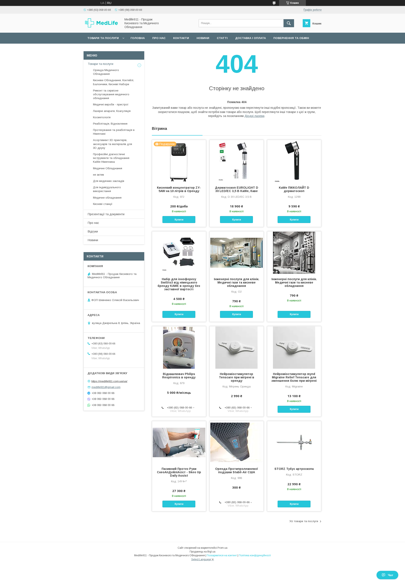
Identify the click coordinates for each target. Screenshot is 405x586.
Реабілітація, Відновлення (110, 123)
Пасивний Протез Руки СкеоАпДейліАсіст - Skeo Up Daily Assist (179, 472)
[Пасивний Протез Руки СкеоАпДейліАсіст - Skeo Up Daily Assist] (179, 442)
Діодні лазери (254, 116)
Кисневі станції (102, 204)
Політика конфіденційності (255, 555)
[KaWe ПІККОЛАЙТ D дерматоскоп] (294, 161)
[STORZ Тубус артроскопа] (294, 442)
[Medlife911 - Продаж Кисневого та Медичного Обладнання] (101, 27)
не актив (98, 174)
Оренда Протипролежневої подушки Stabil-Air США (236, 470)
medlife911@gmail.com (106, 387)
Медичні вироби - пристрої (110, 104)
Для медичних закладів (108, 181)
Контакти (181, 38)
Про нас (159, 38)
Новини (203, 38)
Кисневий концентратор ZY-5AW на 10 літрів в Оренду (179, 189)
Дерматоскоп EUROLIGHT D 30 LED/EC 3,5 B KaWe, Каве (236, 189)
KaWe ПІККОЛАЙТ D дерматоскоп (294, 189)
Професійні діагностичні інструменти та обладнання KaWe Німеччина (111, 158)
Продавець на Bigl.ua (202, 551)
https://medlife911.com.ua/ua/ (109, 381)
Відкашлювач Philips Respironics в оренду (179, 375)
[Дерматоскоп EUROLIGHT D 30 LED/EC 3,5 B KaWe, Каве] (236, 161)
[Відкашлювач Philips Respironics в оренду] (179, 347)
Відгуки (93, 231)
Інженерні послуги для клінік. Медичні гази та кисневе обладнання (236, 282)
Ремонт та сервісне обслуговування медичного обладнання (111, 94)
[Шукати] (289, 23)
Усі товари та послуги (303, 521)
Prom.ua (222, 547)
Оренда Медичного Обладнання (106, 72)
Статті (222, 38)
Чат (390, 575)
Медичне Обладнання (107, 168)
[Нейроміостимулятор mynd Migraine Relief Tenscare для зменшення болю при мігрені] (294, 347)
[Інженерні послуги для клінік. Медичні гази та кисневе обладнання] (236, 252)
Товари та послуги (103, 38)
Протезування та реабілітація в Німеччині (114, 131)
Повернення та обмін (291, 38)
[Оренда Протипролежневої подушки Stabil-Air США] (236, 442)
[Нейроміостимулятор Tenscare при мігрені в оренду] (236, 347)
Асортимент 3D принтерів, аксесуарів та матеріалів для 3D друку (112, 143)
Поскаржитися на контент (222, 555)
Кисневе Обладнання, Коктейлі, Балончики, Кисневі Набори (113, 82)
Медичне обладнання (107, 197)
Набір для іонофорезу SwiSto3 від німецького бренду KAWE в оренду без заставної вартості (179, 284)
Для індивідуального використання (107, 189)
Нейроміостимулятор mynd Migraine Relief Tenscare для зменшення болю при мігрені (294, 377)
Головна (138, 38)
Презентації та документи (106, 214)
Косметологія (102, 117)
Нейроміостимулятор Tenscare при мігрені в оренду (236, 377)
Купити (179, 219)
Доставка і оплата (250, 38)
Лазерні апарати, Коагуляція (112, 111)
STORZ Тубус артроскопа (294, 468)
